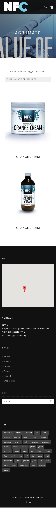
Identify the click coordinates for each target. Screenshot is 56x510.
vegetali (42, 465)
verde (6, 470)
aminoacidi (8, 432)
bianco (44, 432)
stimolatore (24, 465)
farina (24, 447)
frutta (17, 451)
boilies (25, 437)
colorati (18, 442)
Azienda (7, 361)
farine (32, 447)
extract (15, 447)
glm (31, 451)
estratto (6, 447)
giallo (25, 451)
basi (37, 432)
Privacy (7, 371)
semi (47, 461)
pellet (17, 461)
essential (35, 442)
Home (13, 71)
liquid (39, 451)
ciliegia (43, 437)
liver (5, 456)
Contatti (7, 366)
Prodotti (7, 376)
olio (32, 456)
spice (14, 465)
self (41, 461)
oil (27, 456)
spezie (6, 465)
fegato (40, 447)
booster (34, 437)
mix (20, 456)
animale (19, 432)
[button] (25, 289)
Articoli (7, 356)
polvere (26, 461)
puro (34, 461)
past (47, 456)
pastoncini (8, 461)
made (13, 456)
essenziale (45, 442)
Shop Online (9, 380)
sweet (33, 465)
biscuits (17, 437)
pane (40, 456)
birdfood (7, 437)
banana (29, 432)
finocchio (7, 451)
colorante (7, 442)
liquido (47, 451)
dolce (26, 442)
